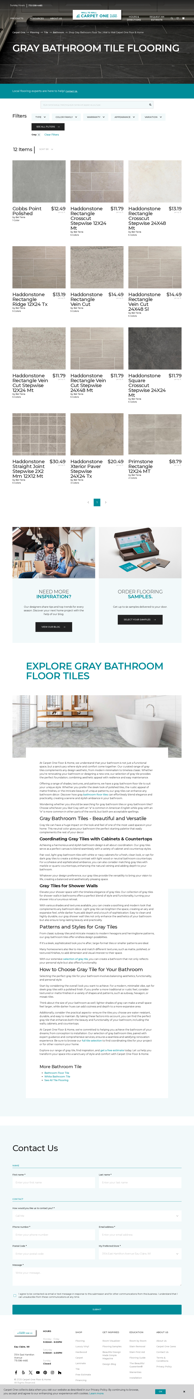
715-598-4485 (35, 5)
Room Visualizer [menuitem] (111, 1340)
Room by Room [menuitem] (137, 1340)
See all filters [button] (45, 126)
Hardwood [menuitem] (81, 1352)
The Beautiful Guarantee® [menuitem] (136, 1365)
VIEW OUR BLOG (51, 626)
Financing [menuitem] (80, 1380)
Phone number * (21, 1227)
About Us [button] (56, 18)
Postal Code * (19, 1246)
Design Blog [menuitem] (109, 1364)
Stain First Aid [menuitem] (137, 1352)
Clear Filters (51, 134)
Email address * (107, 1227)
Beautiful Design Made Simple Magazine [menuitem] (111, 1355)
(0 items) (183, 18)
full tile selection (92, 1040)
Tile (46, 32)
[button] (172, 18)
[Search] (150, 105)
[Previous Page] (88, 502)
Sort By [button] (44, 149)
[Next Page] (105, 502)
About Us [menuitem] (161, 1340)
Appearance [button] (122, 117)
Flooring (34, 32)
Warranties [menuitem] (135, 1372)
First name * (18, 1175)
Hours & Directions (134, 18)
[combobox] (94, 105)
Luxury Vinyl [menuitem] (82, 1346)
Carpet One (18, 32)
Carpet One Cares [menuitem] (166, 1346)
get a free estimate (112, 1050)
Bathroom (58, 32)
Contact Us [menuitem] (162, 1352)
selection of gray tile (75, 959)
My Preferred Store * (109, 1246)
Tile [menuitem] (77, 1369)
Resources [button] (37, 18)
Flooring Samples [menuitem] (112, 1346)
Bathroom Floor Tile (56, 1072)
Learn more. (96, 1393)
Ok (160, 1391)
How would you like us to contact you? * (33, 1208)
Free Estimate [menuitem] (83, 1374)
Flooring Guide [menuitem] (137, 1357)
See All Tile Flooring (56, 1080)
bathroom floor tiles (95, 794)
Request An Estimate (157, 18)
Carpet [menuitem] (79, 1357)
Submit (97, 1309)
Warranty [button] (93, 117)
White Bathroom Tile (57, 1076)
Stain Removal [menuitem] (137, 1346)
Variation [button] (151, 117)
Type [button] (38, 117)
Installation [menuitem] (135, 1377)
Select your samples (137, 619)
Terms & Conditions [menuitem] (162, 1359)
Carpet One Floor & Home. (36, 1379)
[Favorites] (178, 18)
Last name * (105, 1175)
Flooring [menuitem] (80, 1340)
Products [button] (16, 18)
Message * (17, 1265)
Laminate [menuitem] (80, 1363)
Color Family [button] (64, 117)
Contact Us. (71, 91)
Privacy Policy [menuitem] (164, 1366)
